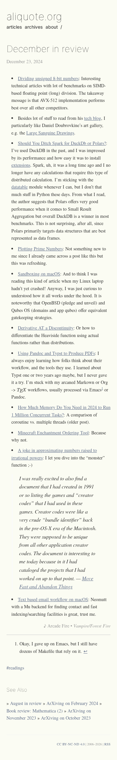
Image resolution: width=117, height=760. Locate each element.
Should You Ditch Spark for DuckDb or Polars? (62, 143)
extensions (20, 165)
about (52, 27)
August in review (26, 703)
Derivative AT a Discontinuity (45, 328)
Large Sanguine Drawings (50, 133)
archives (34, 27)
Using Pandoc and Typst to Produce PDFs (56, 353)
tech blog (92, 118)
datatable (19, 187)
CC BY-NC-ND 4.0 (70, 744)
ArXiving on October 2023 (66, 718)
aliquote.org (34, 16)
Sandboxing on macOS (39, 274)
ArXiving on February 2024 (72, 703)
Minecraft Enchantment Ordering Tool (53, 432)
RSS (107, 744)
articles (14, 27)
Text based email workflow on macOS (53, 599)
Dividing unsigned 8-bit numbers (48, 78)
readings (16, 668)
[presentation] (21, 390)
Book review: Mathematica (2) (34, 711)
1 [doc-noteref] (102, 388)
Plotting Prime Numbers (40, 249)
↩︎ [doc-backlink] (85, 651)
